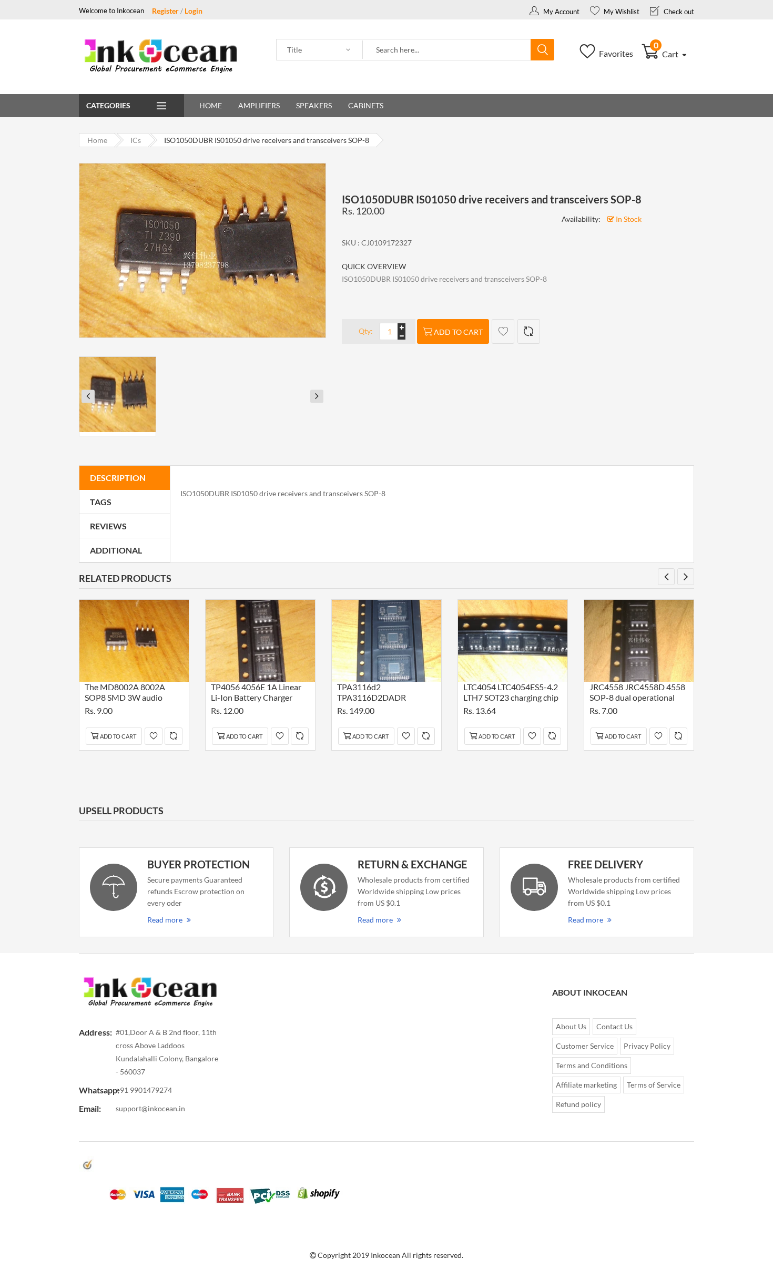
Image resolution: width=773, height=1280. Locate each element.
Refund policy (578, 1104)
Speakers (314, 105)
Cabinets (365, 105)
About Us (571, 1026)
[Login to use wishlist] (503, 331)
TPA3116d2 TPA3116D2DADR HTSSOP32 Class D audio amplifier (383, 693)
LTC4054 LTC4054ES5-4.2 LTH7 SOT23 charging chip (510, 692)
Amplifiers (259, 105)
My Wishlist (620, 11)
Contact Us (614, 1026)
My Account (560, 11)
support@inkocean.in (150, 1108)
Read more (164, 919)
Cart (667, 54)
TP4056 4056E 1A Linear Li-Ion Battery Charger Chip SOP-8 (256, 693)
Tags (100, 502)
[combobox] (447, 50)
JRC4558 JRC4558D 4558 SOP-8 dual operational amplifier (637, 693)
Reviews (108, 526)
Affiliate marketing (586, 1084)
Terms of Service (653, 1084)
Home (210, 105)
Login (193, 10)
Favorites (615, 53)
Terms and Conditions (591, 1065)
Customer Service (585, 1045)
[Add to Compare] (528, 331)
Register (165, 10)
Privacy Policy (647, 1045)
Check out (678, 11)
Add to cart (458, 331)
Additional (116, 550)
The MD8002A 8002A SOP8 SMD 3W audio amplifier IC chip (125, 693)
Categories (108, 105)
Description (118, 478)
